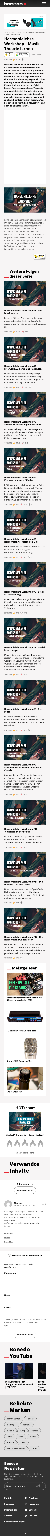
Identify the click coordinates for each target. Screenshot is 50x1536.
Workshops (21, 32)
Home (6, 32)
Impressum (9, 1504)
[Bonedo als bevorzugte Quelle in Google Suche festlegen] (22, 54)
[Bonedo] (15, 3)
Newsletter (18, 1486)
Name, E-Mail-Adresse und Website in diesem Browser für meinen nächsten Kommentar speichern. (25, 1322)
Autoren (8, 1515)
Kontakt (8, 1498)
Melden (7, 1238)
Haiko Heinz (36, 55)
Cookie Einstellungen (14, 1521)
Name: (7, 1295)
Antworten (8, 1233)
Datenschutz (10, 1509)
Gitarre (13, 32)
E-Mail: (7, 1307)
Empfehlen (8, 1242)
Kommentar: (10, 1273)
